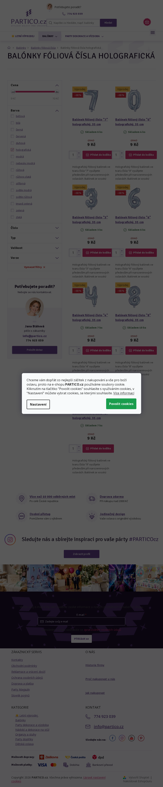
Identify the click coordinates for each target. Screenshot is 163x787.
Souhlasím (121, 403)
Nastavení (38, 404)
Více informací (123, 393)
